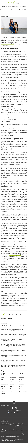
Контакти (12, 410)
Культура (21, 384)
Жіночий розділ (4, 384)
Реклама (3, 393)
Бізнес (2, 381)
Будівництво (3, 379)
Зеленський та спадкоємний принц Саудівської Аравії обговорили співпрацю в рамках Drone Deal (13, 366)
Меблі (11, 381)
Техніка (11, 373)
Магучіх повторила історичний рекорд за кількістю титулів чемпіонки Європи (12, 340)
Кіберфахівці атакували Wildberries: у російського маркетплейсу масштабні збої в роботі (12, 330)
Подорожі (3, 391)
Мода (20, 386)
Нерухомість (13, 377)
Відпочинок (12, 379)
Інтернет (12, 384)
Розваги (21, 379)
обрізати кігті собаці (7, 44)
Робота (11, 391)
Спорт (20, 381)
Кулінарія (3, 388)
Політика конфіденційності (6, 439)
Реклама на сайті (4, 404)
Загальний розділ (3, 374)
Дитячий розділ (23, 391)
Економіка (3, 386)
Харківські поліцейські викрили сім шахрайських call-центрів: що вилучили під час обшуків (13, 351)
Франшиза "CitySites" (5, 405)
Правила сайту (15, 439)
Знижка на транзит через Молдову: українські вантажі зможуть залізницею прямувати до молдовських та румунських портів (13, 345)
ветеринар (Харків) (15, 255)
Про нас (8, 410)
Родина (21, 388)
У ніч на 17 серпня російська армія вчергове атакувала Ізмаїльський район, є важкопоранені (13, 321)
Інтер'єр (12, 386)
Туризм (2, 377)
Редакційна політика (10, 440)
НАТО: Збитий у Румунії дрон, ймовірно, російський (12, 325)
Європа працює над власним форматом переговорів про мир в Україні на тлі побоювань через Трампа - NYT (14, 335)
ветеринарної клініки (7, 256)
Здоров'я (21, 373)
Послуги (12, 388)
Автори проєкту (18, 410)
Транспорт (21, 377)
